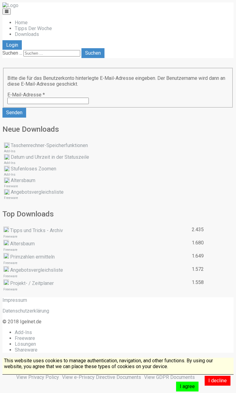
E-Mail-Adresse (26, 95)
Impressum (14, 300)
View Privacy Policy (37, 377)
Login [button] (12, 45)
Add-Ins (9, 151)
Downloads (27, 34)
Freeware (11, 186)
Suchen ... (12, 53)
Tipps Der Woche (33, 28)
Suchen (93, 53)
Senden (14, 112)
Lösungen (25, 344)
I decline (217, 380)
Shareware (26, 350)
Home (21, 22)
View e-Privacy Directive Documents (101, 377)
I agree (187, 386)
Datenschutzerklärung (25, 311)
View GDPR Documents (169, 377)
